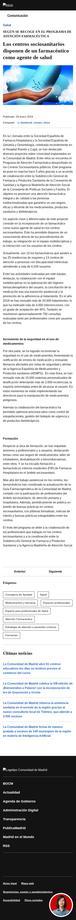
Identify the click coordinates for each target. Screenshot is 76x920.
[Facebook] (8, 859)
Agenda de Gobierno (19, 801)
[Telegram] (30, 870)
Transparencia (14, 819)
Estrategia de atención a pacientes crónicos (30, 627)
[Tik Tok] (8, 870)
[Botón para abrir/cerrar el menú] (71, 5)
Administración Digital (20, 810)
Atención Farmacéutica (18, 619)
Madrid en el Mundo (18, 837)
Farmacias (11, 635)
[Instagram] (19, 859)
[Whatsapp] (63, 859)
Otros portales (34, 900)
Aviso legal (10, 883)
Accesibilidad (11, 900)
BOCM (8, 783)
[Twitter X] (30, 859)
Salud (7, 25)
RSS (6, 846)
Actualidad (11, 792)
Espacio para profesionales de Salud (26, 610)
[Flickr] (19, 870)
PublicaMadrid (14, 828)
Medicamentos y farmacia (20, 602)
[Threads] (41, 870)
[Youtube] (41, 859)
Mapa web (27, 883)
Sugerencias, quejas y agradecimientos (28, 891)
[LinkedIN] (52, 859)
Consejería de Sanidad (18, 594)
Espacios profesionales (56, 602)
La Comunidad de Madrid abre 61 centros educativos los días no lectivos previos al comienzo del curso (32, 668)
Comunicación (17, 15)
